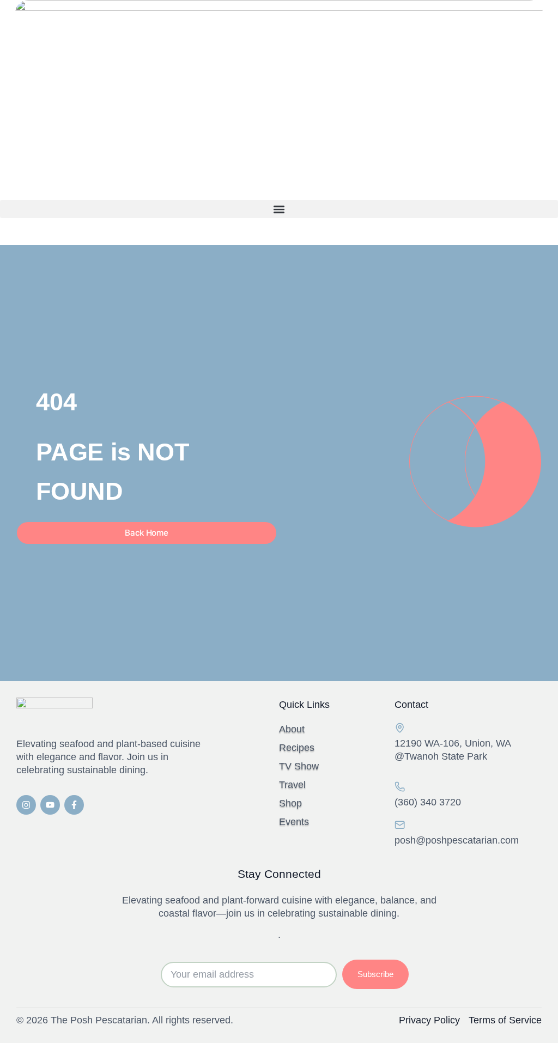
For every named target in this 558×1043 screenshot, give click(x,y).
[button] (279, 209)
